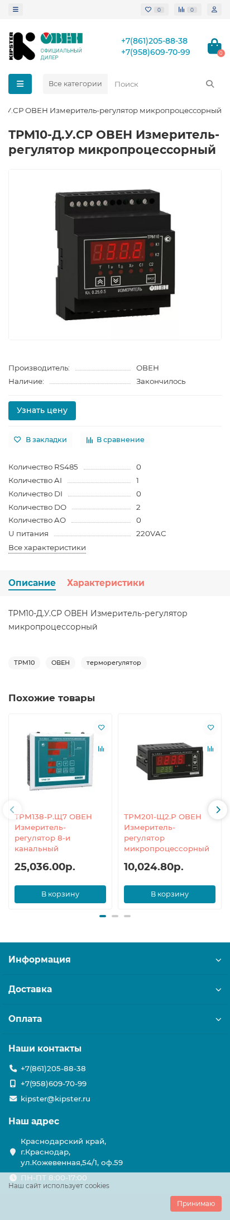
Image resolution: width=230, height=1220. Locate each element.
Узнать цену (42, 410)
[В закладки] (101, 727)
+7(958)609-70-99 (155, 52)
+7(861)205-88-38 (154, 41)
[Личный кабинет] (214, 9)
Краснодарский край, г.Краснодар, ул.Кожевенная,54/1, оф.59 (72, 1152)
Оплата (25, 1018)
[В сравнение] (101, 749)
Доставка (30, 989)
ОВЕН (147, 367)
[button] (12, 809)
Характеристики (106, 583)
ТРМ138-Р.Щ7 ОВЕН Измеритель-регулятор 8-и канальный (53, 832)
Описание (32, 583)
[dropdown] (15, 9)
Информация (39, 959)
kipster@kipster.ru (55, 1098)
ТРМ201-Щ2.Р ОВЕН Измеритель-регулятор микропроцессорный (166, 832)
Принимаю (196, 1203)
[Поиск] (210, 83)
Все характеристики (47, 547)
